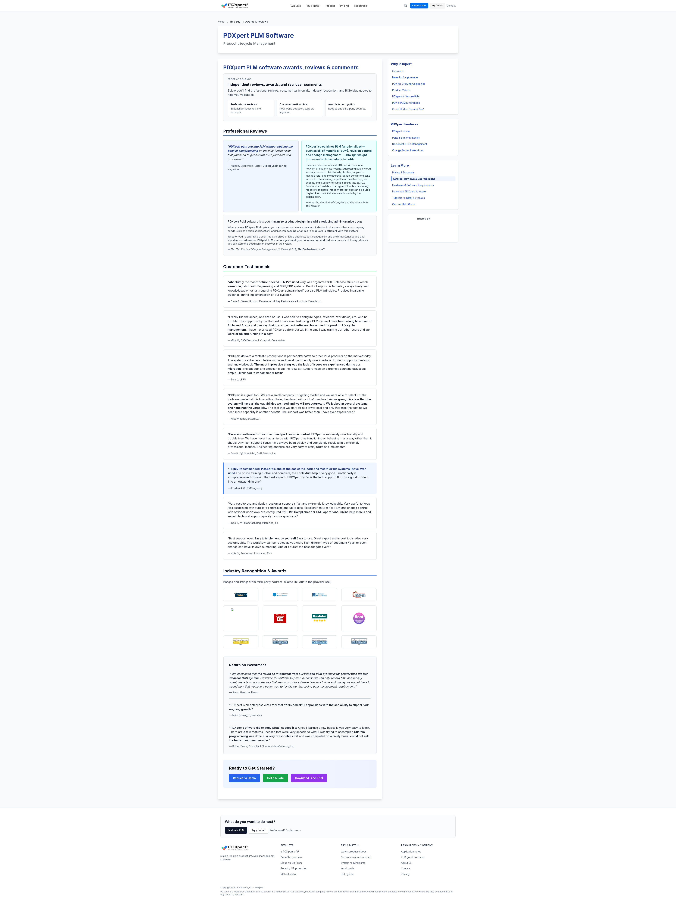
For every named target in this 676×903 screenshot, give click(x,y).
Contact (451, 5)
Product (330, 5)
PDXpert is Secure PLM (405, 96)
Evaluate (295, 5)
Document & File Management (409, 143)
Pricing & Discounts (403, 172)
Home (221, 21)
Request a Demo (244, 778)
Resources (360, 5)
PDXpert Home (401, 131)
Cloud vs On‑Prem (291, 862)
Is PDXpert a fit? (290, 851)
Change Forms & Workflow (407, 150)
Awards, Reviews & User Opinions (414, 178)
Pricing (344, 5)
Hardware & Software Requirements (413, 185)
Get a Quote (275, 778)
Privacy (405, 874)
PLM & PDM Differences (406, 102)
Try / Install (313, 5)
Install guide (348, 868)
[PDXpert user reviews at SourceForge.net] (241, 618)
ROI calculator (289, 874)
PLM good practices (412, 857)
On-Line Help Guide (403, 204)
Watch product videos (354, 851)
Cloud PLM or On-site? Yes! (408, 109)
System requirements (353, 862)
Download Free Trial (309, 778)
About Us (406, 862)
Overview (397, 71)
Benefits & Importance (405, 77)
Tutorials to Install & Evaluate (408, 197)
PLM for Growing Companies (408, 83)
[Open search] (405, 5)
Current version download (356, 857)
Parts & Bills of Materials (406, 137)
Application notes (411, 851)
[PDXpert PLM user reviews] (240, 595)
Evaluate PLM (419, 5)
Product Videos (401, 90)
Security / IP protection (294, 868)
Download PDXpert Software (409, 191)
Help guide (347, 874)
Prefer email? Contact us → (285, 830)
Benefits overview (291, 857)
